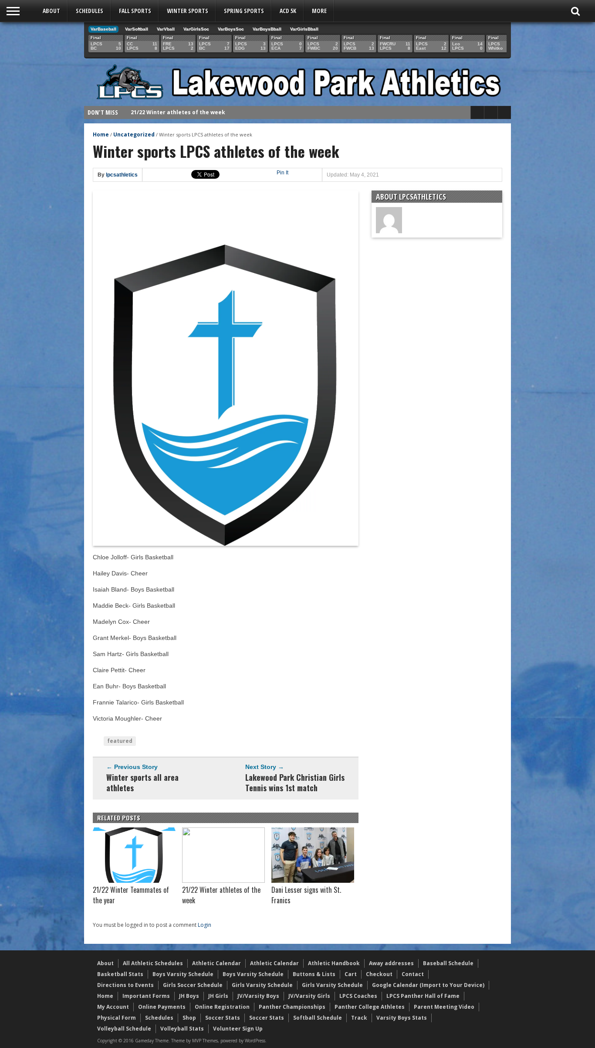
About (51, 11)
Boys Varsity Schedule (182, 974)
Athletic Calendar (216, 963)
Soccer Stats (222, 1017)
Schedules (89, 11)
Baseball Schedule (448, 963)
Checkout (379, 974)
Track (359, 1017)
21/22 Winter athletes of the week (178, 112)
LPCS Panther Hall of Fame (423, 996)
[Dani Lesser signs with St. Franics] (312, 880)
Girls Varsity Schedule (262, 985)
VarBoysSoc (231, 29)
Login (204, 925)
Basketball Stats (120, 974)
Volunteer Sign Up (238, 1028)
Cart (351, 974)
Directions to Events (125, 985)
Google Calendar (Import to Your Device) (428, 985)
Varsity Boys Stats (401, 1017)
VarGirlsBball (304, 29)
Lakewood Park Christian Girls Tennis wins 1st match (295, 782)
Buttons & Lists (314, 974)
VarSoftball (136, 29)
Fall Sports (135, 11)
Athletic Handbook (334, 963)
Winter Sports (187, 11)
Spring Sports (244, 11)
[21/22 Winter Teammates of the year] (134, 880)
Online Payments (162, 1007)
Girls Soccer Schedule (193, 985)
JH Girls (218, 996)
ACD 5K (288, 11)
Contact (413, 974)
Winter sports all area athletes (142, 782)
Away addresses (391, 963)
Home (101, 134)
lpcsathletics (122, 175)
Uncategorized (134, 134)
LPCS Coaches (358, 996)
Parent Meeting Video (444, 1007)
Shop (189, 1017)
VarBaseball (103, 29)
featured (119, 741)
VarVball (166, 29)
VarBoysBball (267, 29)
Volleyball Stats (182, 1028)
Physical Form (116, 1017)
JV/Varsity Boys (258, 996)
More (319, 11)
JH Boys (189, 996)
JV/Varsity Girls (309, 996)
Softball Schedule (317, 1017)
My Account (113, 1007)
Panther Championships (292, 1007)
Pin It (282, 173)
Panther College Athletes (370, 1007)
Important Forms (146, 996)
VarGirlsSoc (196, 29)
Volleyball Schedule (124, 1028)
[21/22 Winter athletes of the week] (223, 880)
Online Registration (222, 1007)
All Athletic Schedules (153, 963)
